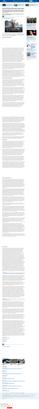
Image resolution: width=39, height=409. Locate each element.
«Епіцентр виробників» (19, 2)
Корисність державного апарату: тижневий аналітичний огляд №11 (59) (11, 368)
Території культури (27, 2)
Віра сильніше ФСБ (4, 339)
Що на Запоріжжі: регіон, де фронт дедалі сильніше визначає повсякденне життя (31, 47)
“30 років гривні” (8, 2)
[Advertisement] (13, 43)
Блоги (5, 7)
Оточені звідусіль (4, 341)
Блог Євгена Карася (8, 7)
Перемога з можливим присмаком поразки (8, 383)
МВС (3, 346)
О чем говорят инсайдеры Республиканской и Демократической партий (11, 373)
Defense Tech (3, 2)
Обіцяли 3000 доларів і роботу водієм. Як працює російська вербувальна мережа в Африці (31, 25)
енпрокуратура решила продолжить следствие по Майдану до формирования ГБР (13, 273)
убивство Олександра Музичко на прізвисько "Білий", (15, 206)
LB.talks (31, 2)
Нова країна (34, 2)
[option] (8, 5)
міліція (5, 346)
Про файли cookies (2, 407)
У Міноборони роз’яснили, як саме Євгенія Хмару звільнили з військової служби (32, 5)
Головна (3, 7)
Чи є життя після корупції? (5, 390)
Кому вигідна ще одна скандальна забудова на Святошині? (10, 388)
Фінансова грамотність (13, 2)
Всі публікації (28, 41)
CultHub (24, 2)
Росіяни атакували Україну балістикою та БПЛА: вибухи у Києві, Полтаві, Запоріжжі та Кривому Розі (9, 5)
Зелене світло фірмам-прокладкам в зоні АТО (8, 378)
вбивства (8, 346)
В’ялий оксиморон (4, 371)
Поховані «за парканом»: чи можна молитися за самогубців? (31, 37)
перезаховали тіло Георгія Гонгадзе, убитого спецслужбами (16, 9)
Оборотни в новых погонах (6, 299)
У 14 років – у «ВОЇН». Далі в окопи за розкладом (33, 54)
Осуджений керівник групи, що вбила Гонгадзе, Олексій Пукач (10, 70)
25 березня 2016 (12, 7)
